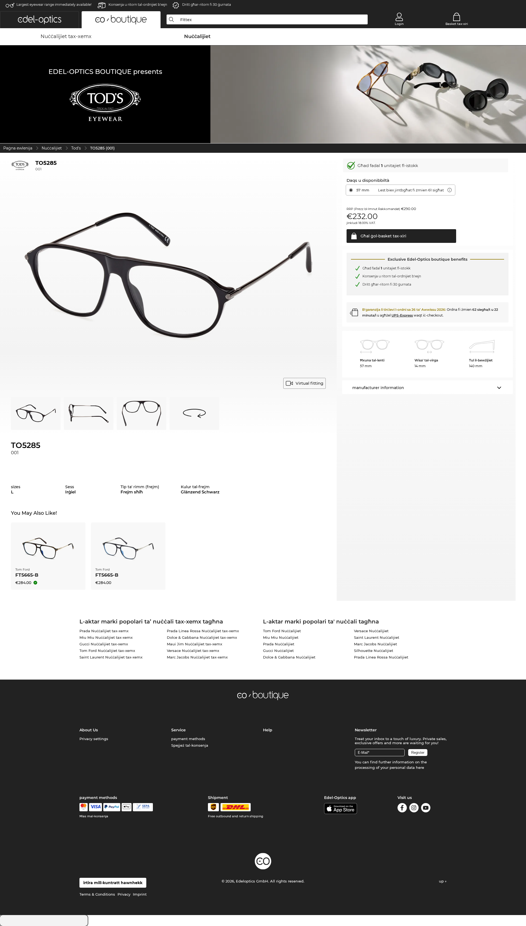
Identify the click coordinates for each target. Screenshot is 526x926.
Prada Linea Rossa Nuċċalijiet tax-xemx (203, 631)
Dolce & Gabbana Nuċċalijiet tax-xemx (202, 637)
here (420, 767)
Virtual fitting (309, 383)
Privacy (124, 894)
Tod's (76, 148)
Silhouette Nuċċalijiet (373, 650)
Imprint (140, 894)
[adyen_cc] (83, 807)
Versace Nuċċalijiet (371, 631)
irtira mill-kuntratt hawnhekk (112, 882)
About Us (88, 729)
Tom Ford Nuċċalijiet (282, 631)
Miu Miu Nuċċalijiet (280, 637)
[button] (39, 19)
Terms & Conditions (97, 894)
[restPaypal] (112, 807)
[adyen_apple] (127, 807)
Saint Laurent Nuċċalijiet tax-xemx (110, 657)
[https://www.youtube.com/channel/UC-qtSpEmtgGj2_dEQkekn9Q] (425, 808)
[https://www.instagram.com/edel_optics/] (414, 808)
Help (267, 729)
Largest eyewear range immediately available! (54, 4)
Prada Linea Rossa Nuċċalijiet (381, 657)
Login (399, 24)
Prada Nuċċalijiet (278, 644)
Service (178, 729)
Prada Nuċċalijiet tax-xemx (103, 631)
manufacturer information (378, 387)
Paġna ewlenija (17, 148)
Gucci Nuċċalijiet (278, 650)
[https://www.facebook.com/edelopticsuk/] (402, 808)
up (442, 881)
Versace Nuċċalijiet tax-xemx (193, 650)
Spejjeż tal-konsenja (189, 745)
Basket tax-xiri (456, 24)
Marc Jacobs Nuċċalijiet (375, 644)
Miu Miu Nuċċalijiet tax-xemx (106, 637)
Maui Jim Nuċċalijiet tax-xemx (194, 644)
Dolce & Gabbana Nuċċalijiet (289, 657)
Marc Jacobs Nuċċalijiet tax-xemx (197, 657)
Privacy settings (93, 739)
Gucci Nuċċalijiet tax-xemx (103, 644)
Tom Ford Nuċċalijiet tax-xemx (107, 650)
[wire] (143, 807)
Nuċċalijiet (52, 148)
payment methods (188, 739)
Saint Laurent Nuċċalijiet (376, 637)
